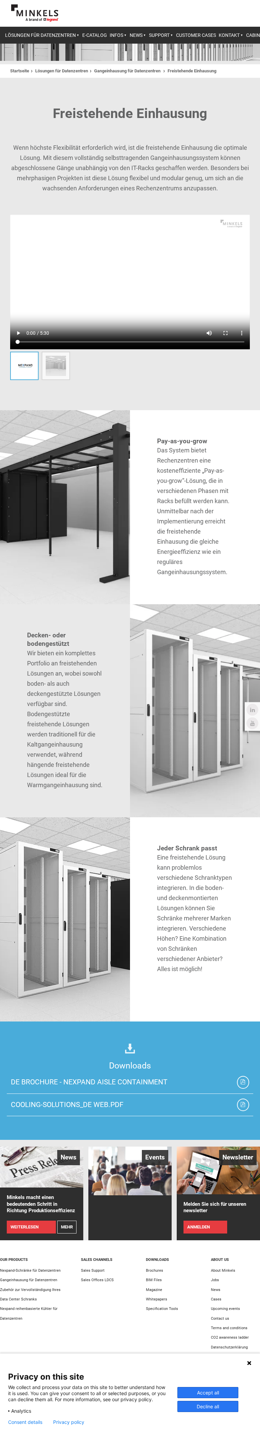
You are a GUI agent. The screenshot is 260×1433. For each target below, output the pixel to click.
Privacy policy (68, 1422)
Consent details (25, 1422)
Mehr (67, 1226)
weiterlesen (24, 1226)
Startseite (19, 70)
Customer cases (196, 35)
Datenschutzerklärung (229, 1347)
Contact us (220, 1318)
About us (220, 1259)
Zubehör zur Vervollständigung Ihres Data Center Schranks (30, 1294)
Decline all (208, 1406)
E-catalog (94, 35)
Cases (216, 1299)
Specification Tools (162, 1308)
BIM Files (154, 1279)
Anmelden (198, 1226)
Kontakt (229, 35)
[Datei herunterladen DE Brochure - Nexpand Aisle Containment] (243, 1082)
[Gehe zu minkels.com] (35, 13)
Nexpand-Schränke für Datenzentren (30, 1270)
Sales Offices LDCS (97, 1279)
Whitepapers (156, 1299)
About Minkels (223, 1270)
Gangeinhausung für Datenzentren (127, 70)
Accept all (208, 1392)
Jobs (215, 1279)
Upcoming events (225, 1308)
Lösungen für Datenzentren (40, 35)
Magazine (154, 1289)
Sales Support (93, 1270)
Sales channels (96, 1259)
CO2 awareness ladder (230, 1337)
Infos (116, 35)
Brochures (154, 1270)
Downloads (157, 1259)
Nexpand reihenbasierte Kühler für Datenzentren (29, 1313)
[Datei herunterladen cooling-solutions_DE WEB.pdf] (243, 1105)
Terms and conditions (229, 1327)
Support (159, 35)
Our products (14, 1259)
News (136, 35)
